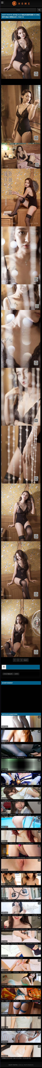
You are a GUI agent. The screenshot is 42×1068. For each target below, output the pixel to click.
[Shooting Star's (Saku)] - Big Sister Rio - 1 (14, 757)
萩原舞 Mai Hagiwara (8, 743)
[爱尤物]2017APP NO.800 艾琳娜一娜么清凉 (14, 1029)
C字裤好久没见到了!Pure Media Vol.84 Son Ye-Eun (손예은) (19, 901)
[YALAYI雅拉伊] (8, 674)
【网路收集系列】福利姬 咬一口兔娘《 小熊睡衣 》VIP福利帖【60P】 (21, 915)
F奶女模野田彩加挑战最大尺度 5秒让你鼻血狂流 (16, 886)
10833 (3, 729)
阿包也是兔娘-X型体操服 (9, 1015)
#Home (18, 10)
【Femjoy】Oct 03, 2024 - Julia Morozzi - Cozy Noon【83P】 (19, 872)
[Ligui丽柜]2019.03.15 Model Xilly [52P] (13, 800)
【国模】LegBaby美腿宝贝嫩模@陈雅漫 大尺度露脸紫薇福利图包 (21, 858)
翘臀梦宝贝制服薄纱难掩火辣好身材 (12, 958)
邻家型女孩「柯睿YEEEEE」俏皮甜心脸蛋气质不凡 (16, 815)
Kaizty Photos (21, 3)
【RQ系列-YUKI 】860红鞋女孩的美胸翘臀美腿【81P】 (18, 772)
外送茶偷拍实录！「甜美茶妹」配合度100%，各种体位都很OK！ (21, 972)
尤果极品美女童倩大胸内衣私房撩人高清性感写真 (16, 1058)
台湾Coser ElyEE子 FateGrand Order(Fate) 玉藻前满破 (17, 786)
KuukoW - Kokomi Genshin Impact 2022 (13, 829)
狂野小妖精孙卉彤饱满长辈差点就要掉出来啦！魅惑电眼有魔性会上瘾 (21, 929)
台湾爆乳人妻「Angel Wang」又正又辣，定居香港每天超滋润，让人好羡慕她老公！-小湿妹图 (21, 943)
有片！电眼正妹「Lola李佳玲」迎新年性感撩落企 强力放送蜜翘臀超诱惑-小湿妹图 (21, 1001)
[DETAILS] (4, 667)
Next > (26, 660)
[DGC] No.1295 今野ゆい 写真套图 (12, 986)
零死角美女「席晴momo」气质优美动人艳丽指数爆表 (17, 843)
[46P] (16, 674)
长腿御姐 (4, 1044)
